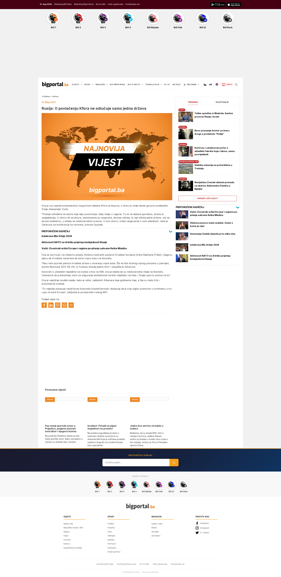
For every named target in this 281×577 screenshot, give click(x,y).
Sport (111, 516)
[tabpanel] (207, 153)
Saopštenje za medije (73, 547)
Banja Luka (68, 523)
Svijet (66, 535)
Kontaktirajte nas (132, 4)
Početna (46, 96)
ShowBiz (155, 531)
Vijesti (67, 516)
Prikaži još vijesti (207, 198)
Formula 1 (112, 543)
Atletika (111, 539)
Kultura (67, 543)
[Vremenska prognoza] (205, 84)
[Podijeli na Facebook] (44, 305)
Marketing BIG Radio (63, 4)
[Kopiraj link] (71, 305)
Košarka (111, 527)
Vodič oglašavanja (115, 4)
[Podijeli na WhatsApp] (64, 305)
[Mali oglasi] (210, 84)
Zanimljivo (155, 535)
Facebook (204, 523)
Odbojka (111, 535)
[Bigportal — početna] (55, 84)
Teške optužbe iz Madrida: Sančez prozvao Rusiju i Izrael (214, 115)
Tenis (110, 531)
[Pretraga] (236, 84)
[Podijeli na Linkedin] (51, 305)
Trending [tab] (193, 102)
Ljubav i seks (156, 523)
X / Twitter (204, 532)
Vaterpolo (112, 547)
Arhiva (55, 96)
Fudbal (111, 523)
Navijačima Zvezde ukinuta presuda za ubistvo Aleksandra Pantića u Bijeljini (214, 185)
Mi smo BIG (144, 564)
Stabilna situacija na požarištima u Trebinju (213, 167)
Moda (154, 527)
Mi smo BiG (101, 4)
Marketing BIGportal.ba (126, 564)
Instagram (204, 528)
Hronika (67, 539)
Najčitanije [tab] (222, 102)
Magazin (156, 516)
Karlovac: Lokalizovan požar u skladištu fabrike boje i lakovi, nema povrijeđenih (215, 151)
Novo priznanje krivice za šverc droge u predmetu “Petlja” (212, 132)
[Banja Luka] (217, 84)
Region (67, 531)
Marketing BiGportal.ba (84, 4)
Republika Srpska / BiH (73, 527)
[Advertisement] (140, 54)
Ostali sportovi (114, 551)
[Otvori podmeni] (81, 84)
